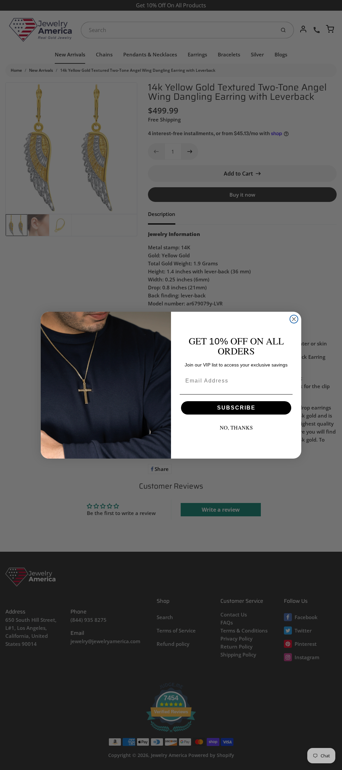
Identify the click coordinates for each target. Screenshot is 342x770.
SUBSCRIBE (236, 408)
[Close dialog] (294, 319)
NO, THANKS (236, 427)
